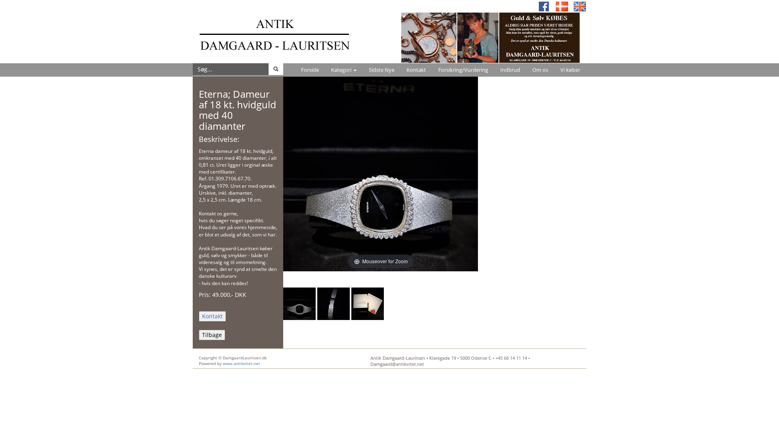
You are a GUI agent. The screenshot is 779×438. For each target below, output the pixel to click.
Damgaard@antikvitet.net (397, 364)
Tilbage (212, 335)
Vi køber (570, 69)
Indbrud (510, 69)
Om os (540, 69)
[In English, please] (579, 6)
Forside (310, 69)
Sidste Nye (381, 69)
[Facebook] (544, 6)
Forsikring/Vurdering (463, 69)
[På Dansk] (561, 6)
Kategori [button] (342, 69)
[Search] (276, 69)
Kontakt (416, 69)
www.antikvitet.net (241, 363)
